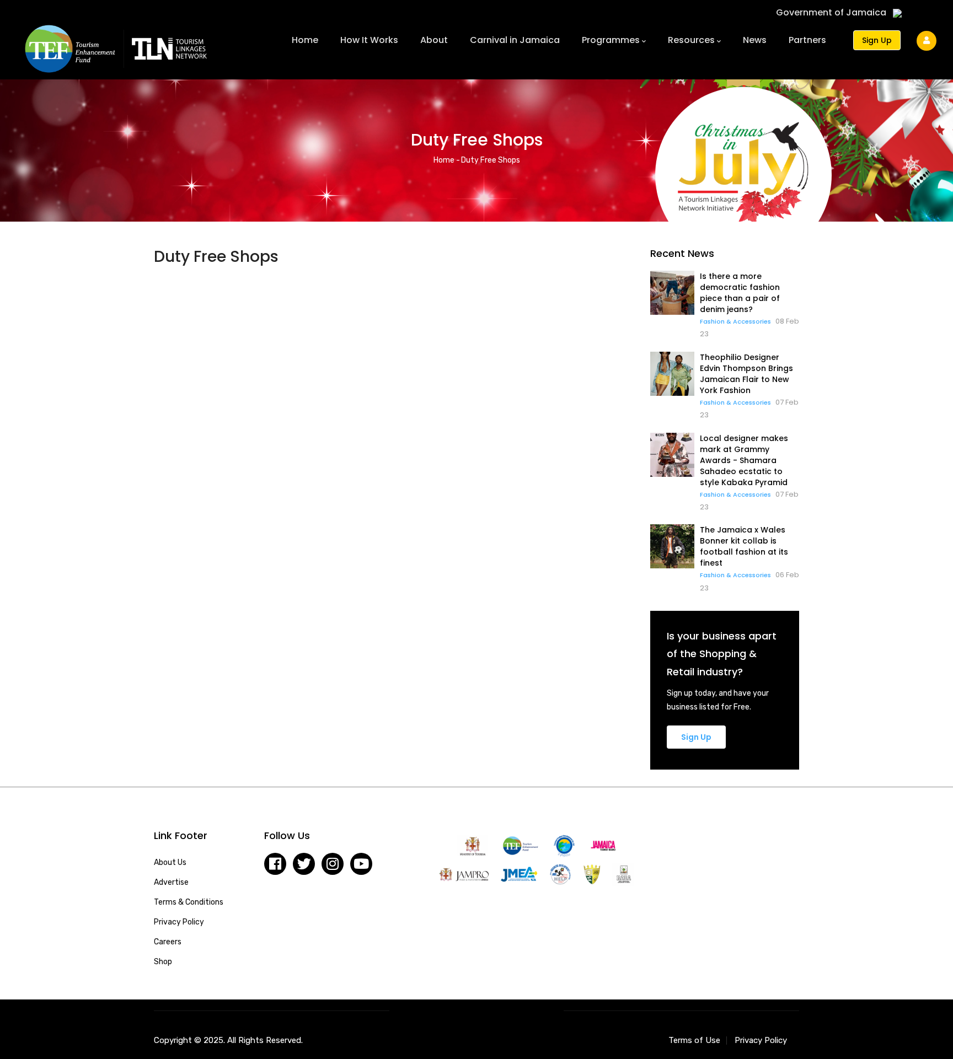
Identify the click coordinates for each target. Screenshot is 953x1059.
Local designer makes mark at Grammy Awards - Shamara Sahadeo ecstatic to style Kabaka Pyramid (744, 460)
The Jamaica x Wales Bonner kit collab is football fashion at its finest (744, 546)
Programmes (611, 40)
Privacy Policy (179, 922)
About (434, 40)
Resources (691, 40)
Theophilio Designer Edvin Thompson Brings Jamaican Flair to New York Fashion (746, 374)
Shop (163, 961)
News (755, 40)
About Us (170, 862)
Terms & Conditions (188, 902)
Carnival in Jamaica (515, 40)
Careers (167, 942)
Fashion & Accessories (735, 321)
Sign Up (877, 40)
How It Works (369, 40)
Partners (807, 40)
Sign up (696, 737)
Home (305, 40)
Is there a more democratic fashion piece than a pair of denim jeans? (740, 293)
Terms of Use (694, 1040)
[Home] (116, 43)
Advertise (171, 882)
